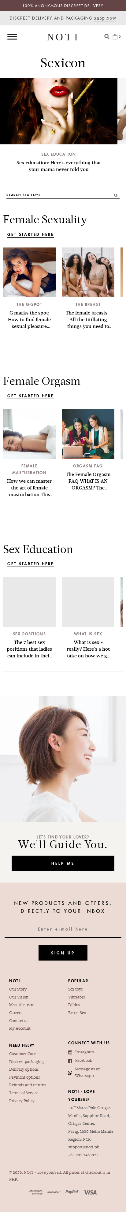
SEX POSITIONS (29, 634)
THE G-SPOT (30, 304)
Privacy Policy (22, 1101)
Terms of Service (23, 1093)
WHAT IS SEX (88, 634)
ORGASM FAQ (88, 466)
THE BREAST (88, 304)
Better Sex (77, 1013)
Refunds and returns (27, 1085)
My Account (20, 1029)
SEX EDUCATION (58, 154)
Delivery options (24, 1070)
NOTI (28, 1173)
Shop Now (105, 18)
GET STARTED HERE (30, 234)
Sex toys (75, 989)
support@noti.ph (83, 1147)
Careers (15, 1013)
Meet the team (22, 1005)
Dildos (74, 1005)
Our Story (18, 989)
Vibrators (76, 997)
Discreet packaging (26, 1062)
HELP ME (63, 863)
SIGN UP (63, 953)
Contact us (18, 1021)
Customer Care (22, 1054)
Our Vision (18, 997)
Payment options (24, 1078)
